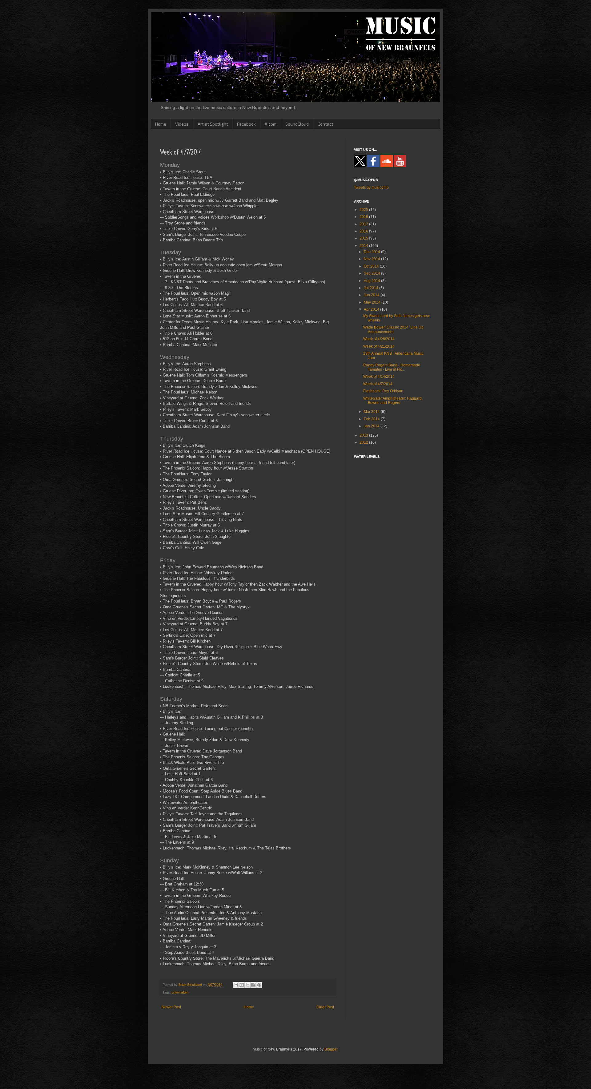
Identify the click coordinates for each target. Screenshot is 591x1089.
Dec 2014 (372, 252)
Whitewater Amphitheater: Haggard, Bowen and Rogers (393, 400)
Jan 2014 (372, 426)
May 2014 (372, 302)
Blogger (330, 1049)
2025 (364, 210)
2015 (364, 238)
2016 (364, 231)
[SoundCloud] (386, 166)
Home (160, 124)
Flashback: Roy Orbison (383, 391)
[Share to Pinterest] (259, 985)
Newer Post (171, 1007)
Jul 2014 (371, 288)
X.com (270, 124)
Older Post (325, 1007)
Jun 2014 (372, 295)
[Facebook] (373, 166)
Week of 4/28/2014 (379, 339)
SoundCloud (297, 124)
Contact (325, 124)
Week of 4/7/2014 (377, 384)
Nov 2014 (372, 259)
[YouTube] (400, 166)
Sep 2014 (372, 273)
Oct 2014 (372, 266)
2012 (364, 442)
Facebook (246, 124)
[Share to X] (247, 985)
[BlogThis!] (242, 985)
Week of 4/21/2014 (379, 346)
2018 (364, 217)
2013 (364, 435)
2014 (364, 246)
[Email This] (236, 985)
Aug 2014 (372, 281)
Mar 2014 (372, 411)
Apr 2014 (372, 309)
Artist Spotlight (213, 124)
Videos (182, 124)
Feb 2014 (372, 419)
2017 (364, 224)
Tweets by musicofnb (371, 187)
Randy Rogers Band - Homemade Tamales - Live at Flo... (391, 367)
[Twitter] (360, 166)
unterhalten (180, 992)
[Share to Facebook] (253, 985)
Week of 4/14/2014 (379, 376)
